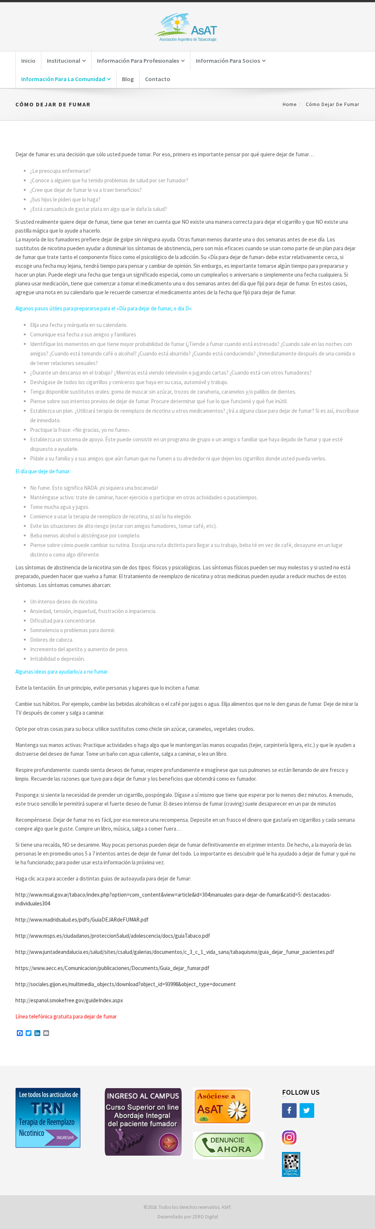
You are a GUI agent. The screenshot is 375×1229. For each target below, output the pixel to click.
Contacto (157, 79)
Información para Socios (228, 60)
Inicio (28, 60)
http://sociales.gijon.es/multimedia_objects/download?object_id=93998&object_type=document (125, 984)
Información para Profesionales (138, 60)
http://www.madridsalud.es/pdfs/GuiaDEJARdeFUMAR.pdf (82, 919)
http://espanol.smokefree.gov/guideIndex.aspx (69, 1000)
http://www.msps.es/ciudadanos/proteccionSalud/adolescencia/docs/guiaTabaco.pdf (112, 935)
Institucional (63, 60)
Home (290, 104)
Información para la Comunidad (63, 79)
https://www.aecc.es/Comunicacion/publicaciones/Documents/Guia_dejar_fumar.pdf (112, 967)
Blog (128, 79)
